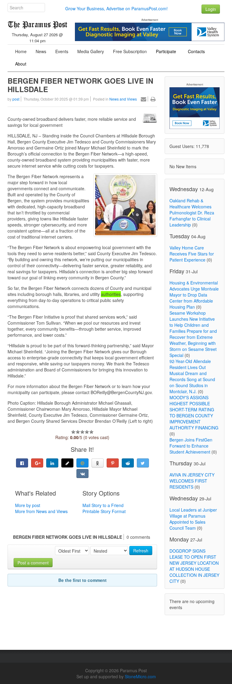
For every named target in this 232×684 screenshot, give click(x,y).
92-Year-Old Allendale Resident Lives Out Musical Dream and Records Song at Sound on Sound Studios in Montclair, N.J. (192, 376)
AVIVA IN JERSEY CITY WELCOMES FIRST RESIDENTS (191, 481)
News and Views (123, 98)
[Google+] (37, 462)
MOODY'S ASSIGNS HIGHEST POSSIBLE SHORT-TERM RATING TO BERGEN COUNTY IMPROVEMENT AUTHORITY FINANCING (193, 412)
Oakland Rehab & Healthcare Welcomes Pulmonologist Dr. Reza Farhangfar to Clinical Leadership (191, 212)
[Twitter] (143, 462)
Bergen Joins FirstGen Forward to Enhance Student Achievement (190, 446)
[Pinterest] (113, 462)
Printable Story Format (104, 511)
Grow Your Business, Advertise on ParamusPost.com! (116, 8)
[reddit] (128, 462)
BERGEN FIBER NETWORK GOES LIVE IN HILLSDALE (80, 84)
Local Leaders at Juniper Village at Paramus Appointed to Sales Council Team (193, 519)
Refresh (140, 551)
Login (210, 9)
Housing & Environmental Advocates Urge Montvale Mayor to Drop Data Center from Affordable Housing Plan (194, 295)
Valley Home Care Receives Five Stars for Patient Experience (191, 254)
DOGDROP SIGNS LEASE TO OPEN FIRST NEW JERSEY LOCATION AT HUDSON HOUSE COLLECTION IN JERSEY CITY (194, 566)
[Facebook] (22, 462)
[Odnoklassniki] (98, 462)
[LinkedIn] (52, 462)
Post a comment (33, 563)
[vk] (82, 473)
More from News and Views (41, 511)
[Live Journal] (67, 462)
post (15, 98)
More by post (27, 505)
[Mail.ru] (82, 462)
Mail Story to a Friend (103, 505)
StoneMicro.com (140, 676)
